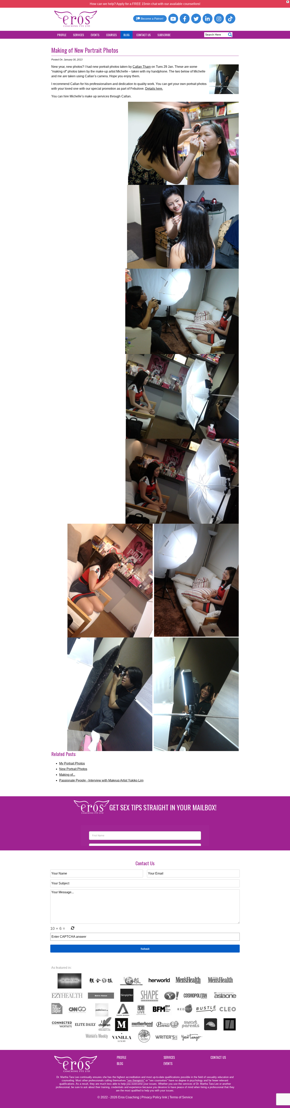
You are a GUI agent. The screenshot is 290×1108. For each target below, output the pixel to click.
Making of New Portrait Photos (84, 50)
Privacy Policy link (154, 1097)
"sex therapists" (136, 1080)
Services (78, 35)
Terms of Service (181, 1097)
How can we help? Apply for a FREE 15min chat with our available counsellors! (145, 4)
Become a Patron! (152, 18)
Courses (111, 35)
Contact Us (143, 35)
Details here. (154, 88)
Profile (61, 35)
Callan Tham (142, 66)
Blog (126, 35)
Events (95, 35)
